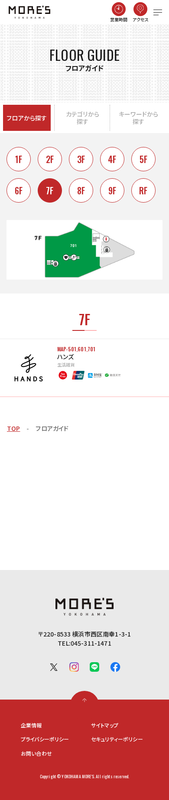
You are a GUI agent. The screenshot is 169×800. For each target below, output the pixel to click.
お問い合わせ (36, 753)
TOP (13, 428)
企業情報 (31, 725)
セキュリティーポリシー (117, 739)
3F (81, 159)
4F (112, 159)
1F (18, 159)
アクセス (141, 19)
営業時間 (119, 19)
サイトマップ (104, 725)
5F (143, 159)
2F (50, 159)
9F (112, 190)
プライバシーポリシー (45, 739)
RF (143, 190)
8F (81, 190)
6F (19, 190)
